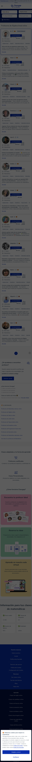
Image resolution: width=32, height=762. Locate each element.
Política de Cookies (18, 745)
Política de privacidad (18, 747)
